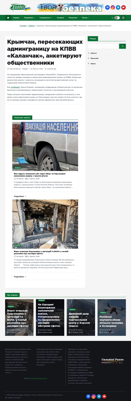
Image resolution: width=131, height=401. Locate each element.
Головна (23, 25)
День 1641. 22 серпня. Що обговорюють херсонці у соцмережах (120, 319)
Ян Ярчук (20, 178)
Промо (85, 18)
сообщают (15, 87)
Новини (16, 18)
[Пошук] (122, 46)
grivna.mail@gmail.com (38, 378)
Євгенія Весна (15, 69)
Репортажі (73, 18)
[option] (30, 317)
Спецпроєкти (45, 18)
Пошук (93, 39)
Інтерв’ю (60, 18)
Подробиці (28, 18)
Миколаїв (94, 58)
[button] (121, 295)
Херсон (94, 53)
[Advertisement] (107, 83)
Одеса (93, 63)
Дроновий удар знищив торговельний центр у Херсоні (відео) (59, 319)
